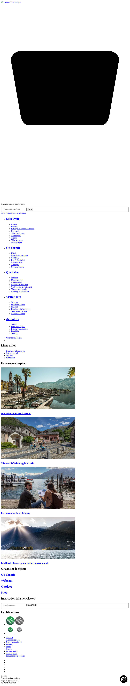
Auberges (15, 265)
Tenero (14, 238)
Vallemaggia (16, 235)
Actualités (12, 319)
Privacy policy (12, 651)
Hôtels (13, 253)
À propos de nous (13, 640)
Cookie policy (11, 653)
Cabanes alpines (17, 267)
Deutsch (16, 213)
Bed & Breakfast (18, 260)
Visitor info (10, 358)
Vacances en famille (19, 289)
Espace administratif (14, 642)
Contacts (9, 637)
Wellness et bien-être (19, 284)
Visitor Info (13, 296)
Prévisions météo (18, 304)
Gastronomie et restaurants (21, 287)
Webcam (14, 302)
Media (8, 647)
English (10, 213)
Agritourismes (16, 262)
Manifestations (17, 280)
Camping (15, 258)
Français (23, 213)
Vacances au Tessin (14, 338)
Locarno (14, 226)
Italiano (4, 213)
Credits (9, 649)
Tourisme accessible (19, 311)
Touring (14, 333)
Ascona (14, 224)
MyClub (14, 307)
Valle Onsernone (18, 233)
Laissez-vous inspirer (19, 329)
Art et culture (16, 282)
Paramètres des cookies (15, 656)
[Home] (11, 2)
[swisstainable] (15, 624)
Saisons (14, 324)
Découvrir (12, 218)
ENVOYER (32, 605)
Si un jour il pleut (18, 327)
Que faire (12, 272)
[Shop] (65, 200)
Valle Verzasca (17, 240)
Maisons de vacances (19, 255)
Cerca (30, 209)
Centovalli (15, 231)
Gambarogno (16, 242)
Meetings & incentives (20, 291)
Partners (9, 644)
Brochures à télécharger (20, 309)
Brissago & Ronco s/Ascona (22, 229)
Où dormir (13, 247)
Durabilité (15, 331)
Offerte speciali (12, 353)
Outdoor (14, 278)
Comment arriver (18, 314)
